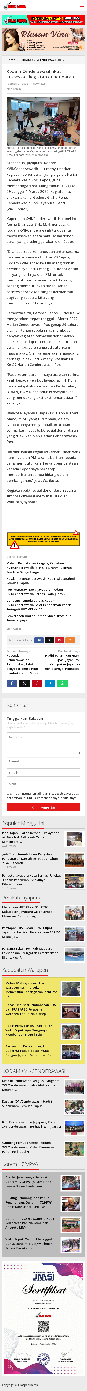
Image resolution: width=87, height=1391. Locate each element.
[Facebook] (39, 640)
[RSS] (70, 640)
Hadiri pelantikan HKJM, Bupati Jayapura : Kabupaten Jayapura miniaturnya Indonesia (62, 660)
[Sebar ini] (12, 683)
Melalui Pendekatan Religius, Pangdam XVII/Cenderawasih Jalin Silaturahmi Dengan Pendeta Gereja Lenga (39, 567)
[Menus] (82, 5)
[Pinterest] (59, 640)
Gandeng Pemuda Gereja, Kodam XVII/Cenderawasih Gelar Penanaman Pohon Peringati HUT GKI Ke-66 (39, 604)
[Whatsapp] (62, 683)
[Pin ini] (37, 683)
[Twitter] (49, 640)
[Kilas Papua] (14, 5)
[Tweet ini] (24, 683)
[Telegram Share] (50, 683)
